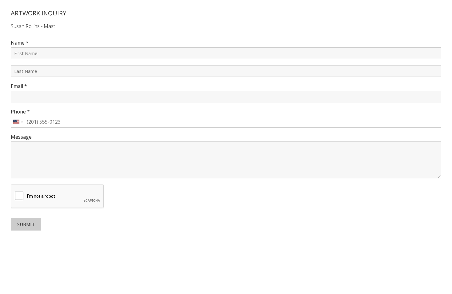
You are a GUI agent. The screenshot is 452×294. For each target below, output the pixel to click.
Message (21, 137)
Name (20, 43)
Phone (20, 112)
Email (19, 86)
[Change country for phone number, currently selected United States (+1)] (18, 122)
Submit (26, 224)
